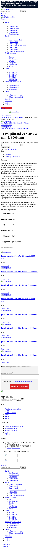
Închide (3, 465)
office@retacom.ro (13, 448)
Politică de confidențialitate (14, 426)
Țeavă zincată (13, 49)
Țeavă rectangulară (15, 40)
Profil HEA (13, 72)
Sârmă (7, 415)
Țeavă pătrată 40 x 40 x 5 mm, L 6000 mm (19, 314)
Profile (7, 411)
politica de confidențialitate (23, 381)
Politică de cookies (11, 428)
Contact (7, 432)
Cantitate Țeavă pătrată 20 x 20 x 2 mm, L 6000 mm (20, 143)
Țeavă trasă (13, 47)
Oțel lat (11, 61)
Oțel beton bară (14, 85)
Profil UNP (13, 80)
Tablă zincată (13, 32)
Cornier (11, 57)
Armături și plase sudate (13, 409)
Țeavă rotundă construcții (17, 45)
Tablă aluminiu (14, 34)
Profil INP (12, 76)
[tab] (21, 155)
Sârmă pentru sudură (16, 97)
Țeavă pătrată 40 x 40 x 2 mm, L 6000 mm (15, 128)
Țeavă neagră (13, 44)
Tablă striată (13, 30)
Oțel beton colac (14, 87)
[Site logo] (8, 9)
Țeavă (12, 117)
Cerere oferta (5, 147)
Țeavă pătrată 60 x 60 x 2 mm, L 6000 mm (19, 355)
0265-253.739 (5, 108)
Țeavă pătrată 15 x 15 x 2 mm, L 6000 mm (15, 123)
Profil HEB (13, 74)
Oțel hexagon (13, 59)
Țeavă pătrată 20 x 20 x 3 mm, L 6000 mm (19, 272)
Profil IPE (12, 78)
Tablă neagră (13, 26)
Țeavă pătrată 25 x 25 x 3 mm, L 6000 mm (19, 285)
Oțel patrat (12, 63)
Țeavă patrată (13, 42)
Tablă (7, 416)
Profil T (11, 66)
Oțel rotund (13, 64)
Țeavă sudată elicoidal (16, 51)
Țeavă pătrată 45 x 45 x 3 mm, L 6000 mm (19, 328)
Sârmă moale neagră (15, 95)
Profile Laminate (10, 413)
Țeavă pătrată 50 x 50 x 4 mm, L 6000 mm (19, 341)
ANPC (7, 434)
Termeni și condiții (11, 430)
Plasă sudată (13, 89)
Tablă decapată (14, 28)
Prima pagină (5, 117)
